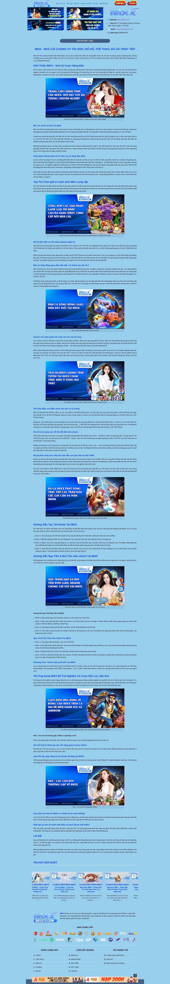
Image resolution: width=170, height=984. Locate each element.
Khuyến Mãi (103, 3)
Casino (83, 3)
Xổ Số (63, 3)
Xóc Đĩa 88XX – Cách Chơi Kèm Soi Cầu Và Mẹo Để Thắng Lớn (88, 889)
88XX (62, 913)
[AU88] (58, 979)
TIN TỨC (95, 3)
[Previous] (32, 889)
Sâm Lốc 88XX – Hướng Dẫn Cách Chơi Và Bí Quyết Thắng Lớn (61, 889)
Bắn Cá (76, 3)
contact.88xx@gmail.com (124, 29)
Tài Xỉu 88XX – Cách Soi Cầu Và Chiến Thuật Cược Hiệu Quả (114, 889)
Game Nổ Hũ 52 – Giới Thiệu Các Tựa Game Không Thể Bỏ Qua (34, 889)
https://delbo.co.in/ (123, 20)
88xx (57, 3)
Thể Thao (69, 3)
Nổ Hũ (89, 3)
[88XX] (43, 3)
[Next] (137, 889)
